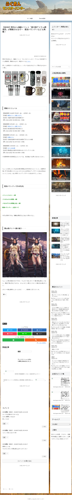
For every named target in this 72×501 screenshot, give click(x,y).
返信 (45, 426)
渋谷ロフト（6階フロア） (15, 126)
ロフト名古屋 (11, 148)
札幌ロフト (11, 137)
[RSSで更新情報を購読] (36, 339)
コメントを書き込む (24, 461)
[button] (39, 333)
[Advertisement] (13, 45)
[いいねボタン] (4, 294)
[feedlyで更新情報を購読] (13, 339)
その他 (5, 323)
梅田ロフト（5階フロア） (15, 115)
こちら (28, 61)
